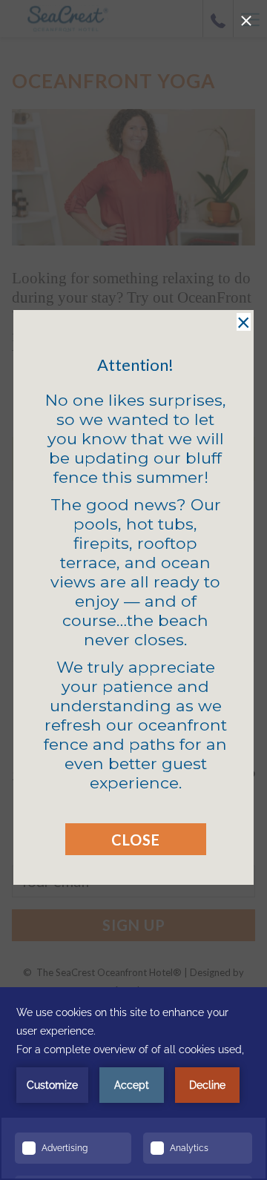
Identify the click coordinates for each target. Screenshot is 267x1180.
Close (135, 839)
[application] (133, 1083)
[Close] (246, 21)
